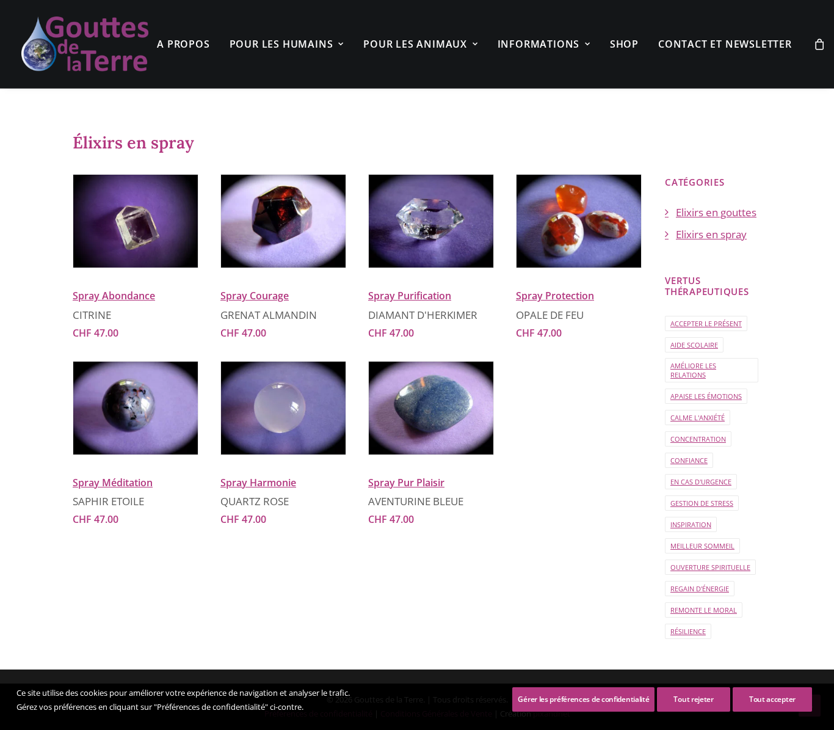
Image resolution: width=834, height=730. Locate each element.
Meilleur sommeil (702, 545)
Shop (624, 44)
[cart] (820, 44)
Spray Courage (254, 295)
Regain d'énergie (699, 588)
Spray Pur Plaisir (406, 482)
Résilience (688, 631)
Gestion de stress (701, 503)
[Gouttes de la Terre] (84, 43)
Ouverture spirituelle (710, 567)
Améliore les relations (693, 370)
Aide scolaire (694, 344)
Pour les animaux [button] (415, 44)
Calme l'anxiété (697, 417)
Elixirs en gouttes (716, 212)
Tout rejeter (693, 699)
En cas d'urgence (700, 481)
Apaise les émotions (706, 396)
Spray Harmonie (258, 482)
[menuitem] (183, 44)
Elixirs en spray (711, 234)
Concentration (698, 438)
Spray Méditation (113, 482)
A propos (183, 44)
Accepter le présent (706, 323)
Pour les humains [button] (281, 44)
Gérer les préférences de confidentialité (583, 699)
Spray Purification (409, 295)
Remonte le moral (703, 610)
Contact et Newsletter (725, 44)
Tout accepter (772, 699)
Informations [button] (539, 44)
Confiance (689, 460)
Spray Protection (555, 295)
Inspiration (690, 524)
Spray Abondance (114, 295)
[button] (135, 221)
